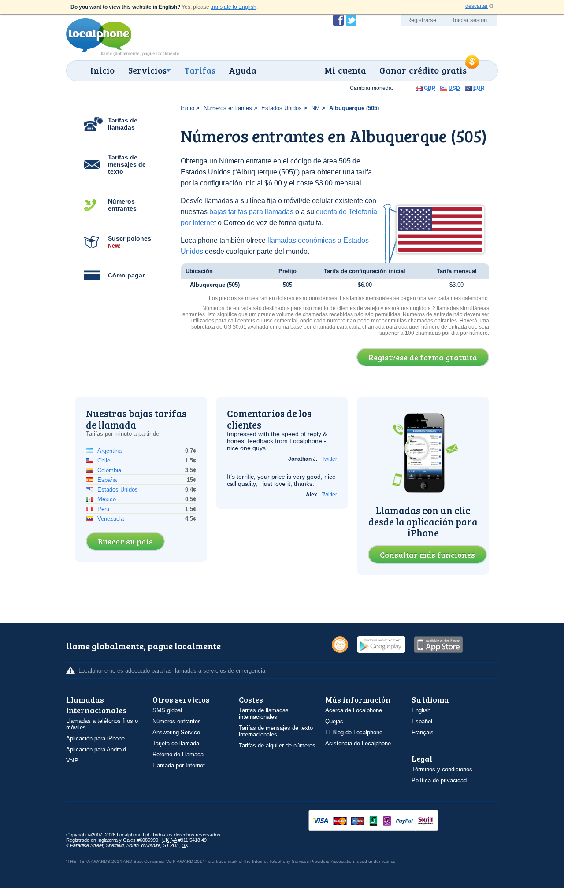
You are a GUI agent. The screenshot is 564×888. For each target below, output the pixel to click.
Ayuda (242, 70)
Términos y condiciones (442, 769)
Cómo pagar (126, 275)
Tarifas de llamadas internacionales (264, 713)
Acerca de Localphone (353, 710)
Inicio (102, 70)
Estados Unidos (281, 108)
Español (422, 721)
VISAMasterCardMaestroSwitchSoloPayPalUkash (385, 821)
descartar (476, 6)
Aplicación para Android (96, 749)
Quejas (334, 721)
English (421, 710)
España (107, 480)
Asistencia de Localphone (358, 743)
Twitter (329, 459)
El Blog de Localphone (353, 732)
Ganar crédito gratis (423, 70)
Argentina (109, 451)
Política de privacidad (439, 780)
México (106, 499)
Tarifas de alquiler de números (277, 745)
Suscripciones (129, 242)
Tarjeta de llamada (175, 743)
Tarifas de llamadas (122, 124)
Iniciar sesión (470, 20)
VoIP (72, 760)
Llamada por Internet (178, 765)
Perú (103, 509)
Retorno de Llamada (178, 754)
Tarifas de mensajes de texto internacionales (276, 731)
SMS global (167, 710)
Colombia (109, 470)
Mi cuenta (345, 70)
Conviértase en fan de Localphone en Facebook (338, 20)
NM (315, 108)
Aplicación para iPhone (95, 738)
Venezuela (110, 518)
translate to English (233, 7)
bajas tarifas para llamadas (251, 211)
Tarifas (199, 70)
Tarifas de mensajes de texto (127, 164)
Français (423, 732)
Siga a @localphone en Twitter (351, 20)
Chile (103, 460)
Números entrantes (122, 205)
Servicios (147, 70)
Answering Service (176, 732)
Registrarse (421, 20)
